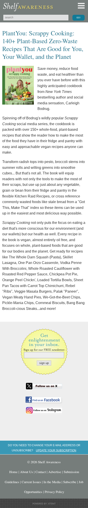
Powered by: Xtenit (44, 504)
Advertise (54, 471)
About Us (26, 471)
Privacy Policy (54, 491)
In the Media (52, 482)
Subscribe (69, 482)
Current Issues (31, 482)
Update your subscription (56, 450)
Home (13, 471)
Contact (40, 471)
